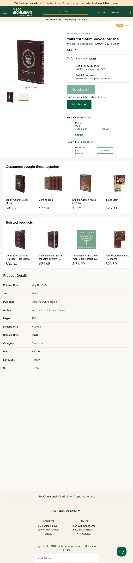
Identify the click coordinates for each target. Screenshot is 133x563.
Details (48, 533)
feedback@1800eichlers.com (105, 3)
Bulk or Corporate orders (79, 496)
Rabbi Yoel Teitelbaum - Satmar (86, 43)
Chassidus (37, 343)
